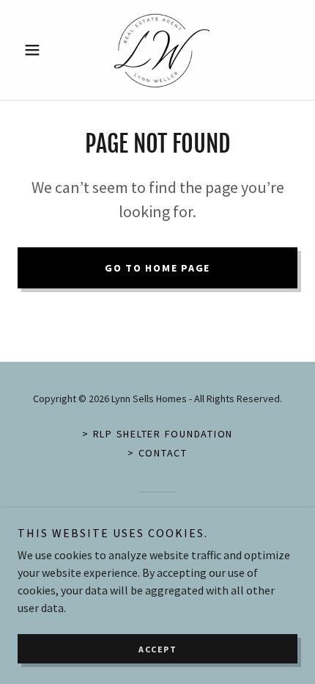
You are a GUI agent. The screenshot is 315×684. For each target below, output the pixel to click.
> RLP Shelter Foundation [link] (157, 433)
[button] (38, 50)
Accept (157, 649)
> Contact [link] (157, 452)
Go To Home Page (157, 267)
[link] (157, 50)
